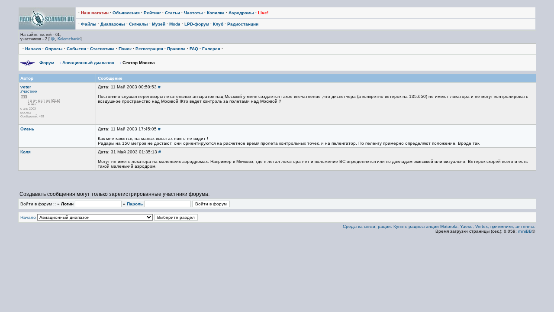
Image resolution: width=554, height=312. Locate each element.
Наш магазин (95, 12)
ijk (53, 39)
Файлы (89, 24)
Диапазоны (112, 24)
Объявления (126, 12)
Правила (176, 48)
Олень (27, 129)
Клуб (218, 24)
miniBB (525, 231)
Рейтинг (152, 12)
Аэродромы (241, 12)
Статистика (102, 48)
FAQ (194, 48)
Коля (25, 152)
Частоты (193, 12)
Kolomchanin (69, 39)
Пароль (135, 204)
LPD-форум (196, 24)
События (76, 48)
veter (25, 86)
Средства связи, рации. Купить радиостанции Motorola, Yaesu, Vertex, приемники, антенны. (439, 226)
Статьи (172, 12)
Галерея (211, 48)
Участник (28, 91)
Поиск (125, 48)
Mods (174, 24)
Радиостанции (242, 24)
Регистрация (149, 48)
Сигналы (138, 24)
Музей (158, 24)
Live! (263, 12)
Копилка (216, 12)
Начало (33, 48)
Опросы (54, 48)
